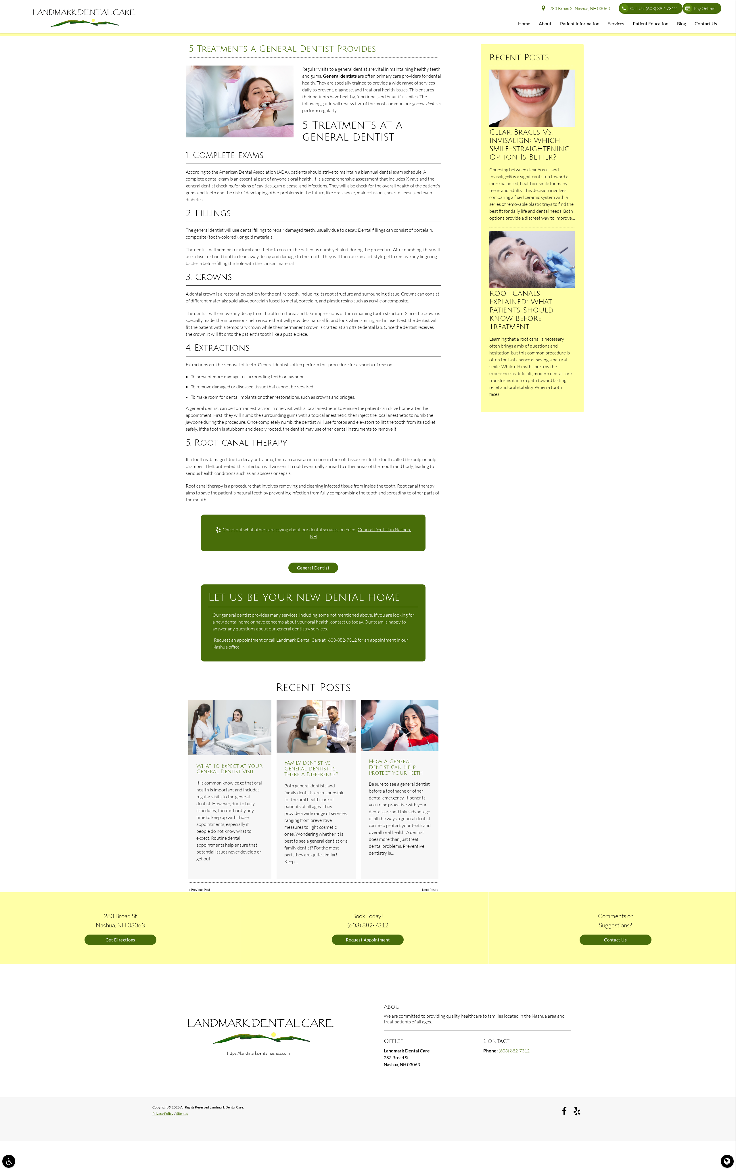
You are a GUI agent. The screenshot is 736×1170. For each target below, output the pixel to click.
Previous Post (200, 889)
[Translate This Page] (727, 1161)
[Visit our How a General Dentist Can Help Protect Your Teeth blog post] (399, 725)
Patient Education (650, 23)
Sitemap (182, 1113)
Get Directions (120, 939)
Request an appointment (238, 640)
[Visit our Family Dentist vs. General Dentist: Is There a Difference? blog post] (316, 726)
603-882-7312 (342, 640)
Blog (681, 23)
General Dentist (313, 567)
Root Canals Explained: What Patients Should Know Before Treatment (521, 310)
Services (616, 23)
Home (524, 23)
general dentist (352, 69)
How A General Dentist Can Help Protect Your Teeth (396, 767)
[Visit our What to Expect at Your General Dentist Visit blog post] (230, 727)
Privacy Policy (162, 1113)
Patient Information (579, 23)
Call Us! (653, 8)
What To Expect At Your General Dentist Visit (229, 769)
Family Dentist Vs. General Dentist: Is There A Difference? (311, 768)
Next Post (429, 889)
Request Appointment (368, 939)
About (545, 23)
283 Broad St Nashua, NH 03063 (579, 8)
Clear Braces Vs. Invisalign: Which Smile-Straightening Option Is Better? (529, 144)
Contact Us (706, 23)
